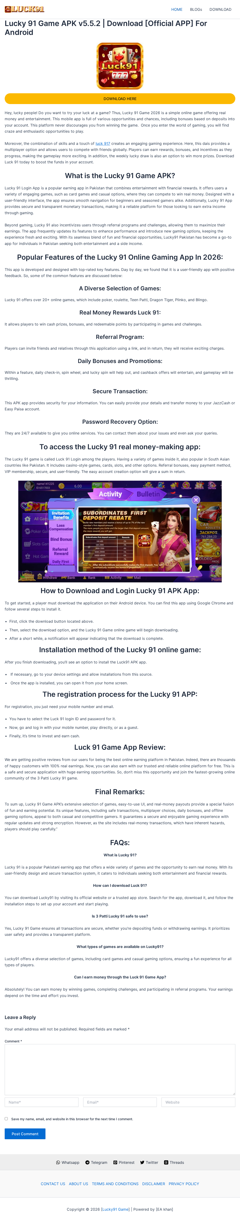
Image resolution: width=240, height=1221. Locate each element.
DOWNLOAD (221, 9)
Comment (13, 1041)
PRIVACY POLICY (184, 1183)
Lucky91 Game (115, 1209)
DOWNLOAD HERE (120, 98)
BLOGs (196, 9)
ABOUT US (78, 1183)
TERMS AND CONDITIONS (115, 1183)
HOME (177, 9)
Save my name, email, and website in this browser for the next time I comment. (72, 1119)
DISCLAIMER (153, 1183)
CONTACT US (53, 1183)
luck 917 (103, 143)
